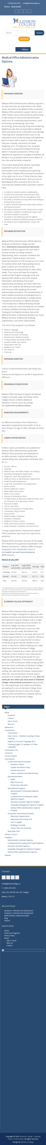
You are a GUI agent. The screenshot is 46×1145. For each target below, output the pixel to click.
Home (6, 930)
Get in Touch (12, 721)
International (9, 759)
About (7, 712)
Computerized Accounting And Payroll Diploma (25, 843)
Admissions (9, 727)
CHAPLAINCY (13, 733)
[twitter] (25, 11)
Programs (8, 837)
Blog (6, 918)
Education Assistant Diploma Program (25, 802)
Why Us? (11, 724)
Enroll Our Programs (12, 933)
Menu (25, 49)
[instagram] (16, 11)
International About (15, 776)
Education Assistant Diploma (19, 846)
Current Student (11, 756)
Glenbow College (27, 1142)
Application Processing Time (21, 819)
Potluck (7, 921)
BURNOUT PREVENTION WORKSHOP (18, 911)
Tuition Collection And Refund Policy (24, 773)
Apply (13, 779)
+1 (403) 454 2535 (13, 3)
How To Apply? (16, 822)
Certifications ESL (11, 750)
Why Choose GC (17, 782)
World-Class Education (19, 785)
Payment (24, 38)
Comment (8, 753)
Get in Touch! (16, 6)
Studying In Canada (18, 825)
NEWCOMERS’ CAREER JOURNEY (16, 916)
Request (8, 855)
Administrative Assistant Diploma (20, 840)
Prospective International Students (21, 813)
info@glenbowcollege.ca (31, 3)
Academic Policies (17, 764)
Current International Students (19, 762)
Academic (11, 715)
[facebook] (21, 11)
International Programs (16, 788)
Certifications (10, 730)
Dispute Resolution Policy (20, 767)
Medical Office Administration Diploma (22, 852)
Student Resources (18, 770)
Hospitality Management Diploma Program (27, 805)
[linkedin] (29, 11)
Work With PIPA (14, 831)
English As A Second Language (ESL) (21, 741)
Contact (11, 718)
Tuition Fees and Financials (21, 828)
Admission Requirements (20, 816)
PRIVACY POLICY (11, 834)
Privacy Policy (9, 935)
